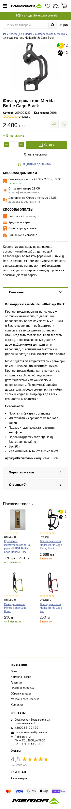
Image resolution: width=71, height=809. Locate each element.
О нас (14, 671)
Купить (49, 144)
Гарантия (16, 682)
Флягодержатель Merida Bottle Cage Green (15, 608)
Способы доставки (20, 173)
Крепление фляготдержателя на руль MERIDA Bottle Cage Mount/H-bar (17, 547)
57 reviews (19, 765)
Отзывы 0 (24, 116)
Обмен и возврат (21, 693)
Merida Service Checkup (25, 699)
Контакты (17, 704)
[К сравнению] (54, 124)
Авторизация (19, 778)
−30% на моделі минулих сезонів (35, 15)
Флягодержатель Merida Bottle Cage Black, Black (51, 545)
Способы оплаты (18, 210)
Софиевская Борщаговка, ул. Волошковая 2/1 (32, 721)
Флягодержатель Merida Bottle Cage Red (51, 608)
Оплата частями (35, 154)
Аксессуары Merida (21, 34)
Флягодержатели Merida (50, 34)
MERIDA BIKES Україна (4, 34)
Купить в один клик (37, 164)
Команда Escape (21, 677)
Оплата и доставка (22, 688)
